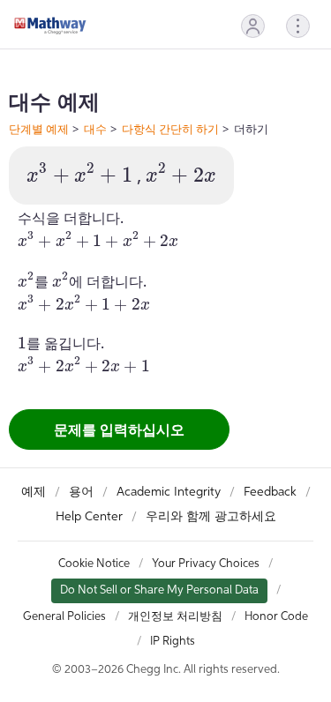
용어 (81, 492)
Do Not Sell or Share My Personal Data (159, 590)
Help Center (89, 517)
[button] (253, 26)
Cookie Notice (94, 564)
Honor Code (276, 617)
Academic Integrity (169, 492)
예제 (33, 492)
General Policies (64, 617)
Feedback (270, 492)
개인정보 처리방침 (175, 617)
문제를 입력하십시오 (119, 429)
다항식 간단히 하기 (170, 129)
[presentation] (79, 173)
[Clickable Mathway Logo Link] (50, 25)
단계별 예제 (39, 129)
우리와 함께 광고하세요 (211, 517)
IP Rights (172, 641)
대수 (95, 129)
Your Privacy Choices (206, 564)
